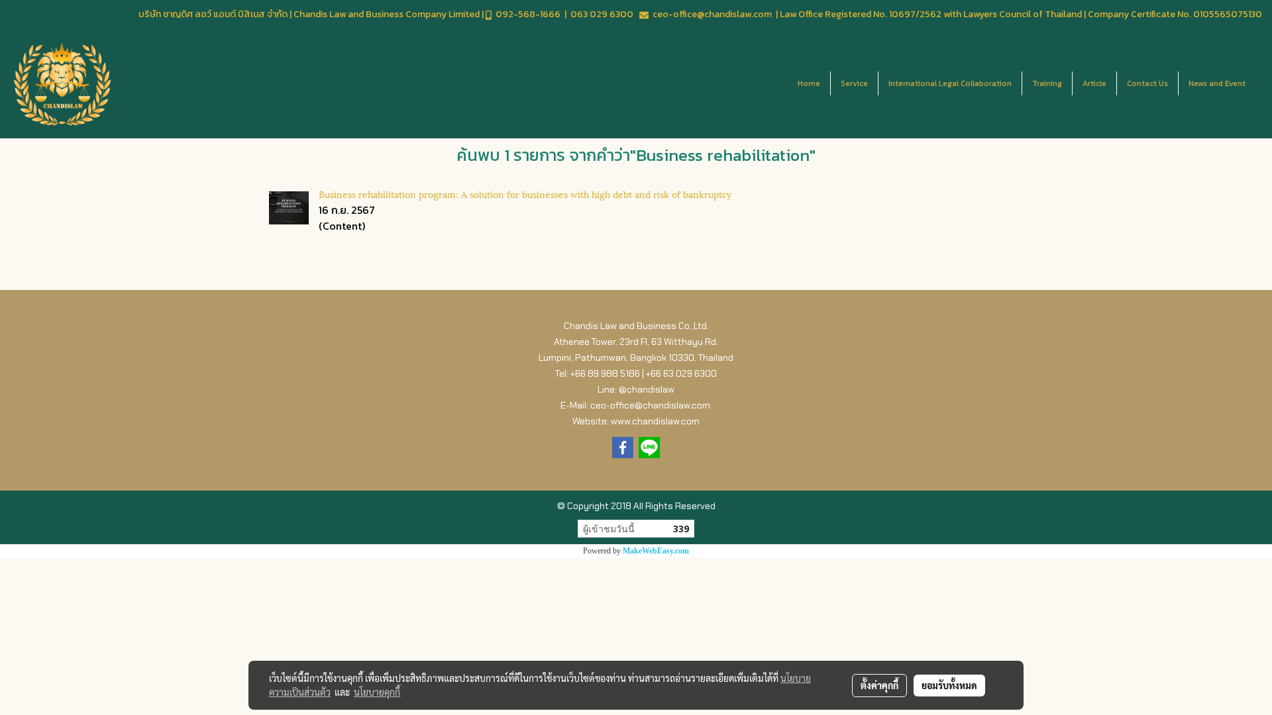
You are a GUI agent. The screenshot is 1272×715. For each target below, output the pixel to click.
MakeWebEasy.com (656, 550)
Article (1094, 83)
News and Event (1217, 83)
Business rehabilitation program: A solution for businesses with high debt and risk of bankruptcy (525, 194)
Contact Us (1147, 83)
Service (854, 83)
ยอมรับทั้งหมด (949, 685)
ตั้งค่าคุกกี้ (879, 685)
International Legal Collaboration (950, 83)
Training (1047, 83)
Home (809, 83)
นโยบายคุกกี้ (377, 692)
